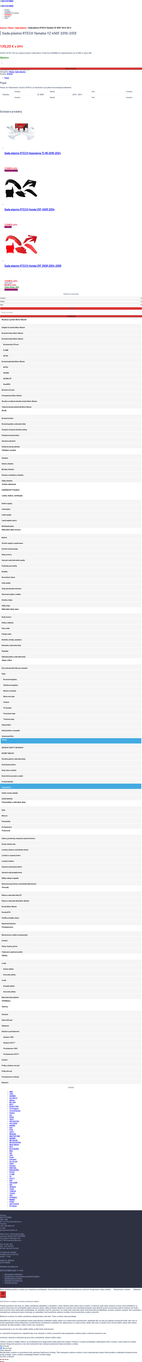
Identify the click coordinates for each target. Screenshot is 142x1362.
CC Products (14, 1109)
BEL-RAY (12, 1102)
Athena (12, 1100)
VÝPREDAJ (8, 14)
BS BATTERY (14, 1106)
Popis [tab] (6, 78)
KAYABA (12, 1125)
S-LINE (11, 1174)
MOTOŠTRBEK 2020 (8, 1270)
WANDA (12, 1199)
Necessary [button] (4, 1346)
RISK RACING (14, 1170)
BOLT (11, 1104)
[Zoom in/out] (1, 1359)
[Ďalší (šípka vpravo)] (3, 1361)
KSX (10, 1128)
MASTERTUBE (14, 1136)
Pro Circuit (13, 1161)
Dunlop (12, 1113)
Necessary (7, 1348)
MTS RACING (14, 1149)
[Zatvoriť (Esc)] (7, 1359)
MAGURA (12, 1134)
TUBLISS (12, 1191)
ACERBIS (12, 1096)
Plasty (10, 28)
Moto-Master (14, 1144)
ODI (10, 1153)
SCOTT (12, 1178)
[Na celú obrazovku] (3, 1359)
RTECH (10, 74)
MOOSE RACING (15, 1142)
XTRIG (11, 1202)
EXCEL (11, 1117)
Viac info (8, 227)
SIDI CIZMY (13, 1183)
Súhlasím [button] (137, 1289)
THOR (11, 1189)
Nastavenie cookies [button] (122, 1289)
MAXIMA (12, 1138)
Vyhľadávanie (71, 316)
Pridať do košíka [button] (11, 171)
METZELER (13, 1140)
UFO (11, 1195)
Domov (6, 9)
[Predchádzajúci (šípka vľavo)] (1, 1361)
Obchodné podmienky (13, 1274)
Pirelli (11, 1157)
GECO (11, 1119)
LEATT (11, 1132)
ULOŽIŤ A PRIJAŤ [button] (7, 1357)
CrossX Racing (14, 1111)
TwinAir (12, 1193)
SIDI (10, 1180)
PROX (11, 1164)
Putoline (12, 1166)
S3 (10, 1176)
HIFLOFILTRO (14, 1121)
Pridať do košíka (71, 68)
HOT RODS (13, 1123)
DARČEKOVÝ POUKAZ (11, 13)
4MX (11, 1092)
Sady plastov (20, 28)
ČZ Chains (13, 1206)
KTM (11, 1130)
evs (10, 1115)
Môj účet (7, 16)
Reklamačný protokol (13, 1279)
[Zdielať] (5, 1359)
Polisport (12, 1159)
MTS (11, 1147)
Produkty (7, 11)
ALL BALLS (13, 1098)
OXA (11, 1155)
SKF (10, 1185)
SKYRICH (12, 1187)
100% (11, 1094)
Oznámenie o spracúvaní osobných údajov (21, 1276)
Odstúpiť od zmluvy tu (9, 1266)
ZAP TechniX (14, 1204)
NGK (11, 1151)
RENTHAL (13, 1168)
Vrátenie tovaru (10, 1283)
